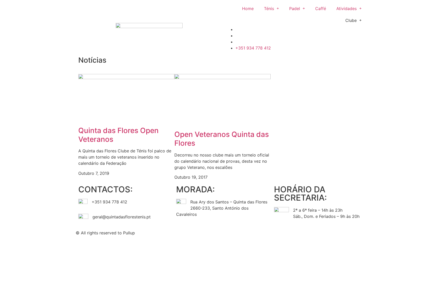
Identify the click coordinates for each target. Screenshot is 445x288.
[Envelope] (257, 232)
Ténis (269, 8)
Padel (294, 8)
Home (248, 8)
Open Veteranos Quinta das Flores (221, 138)
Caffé (320, 8)
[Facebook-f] (228, 232)
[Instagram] (243, 232)
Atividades (346, 8)
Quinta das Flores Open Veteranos (118, 135)
